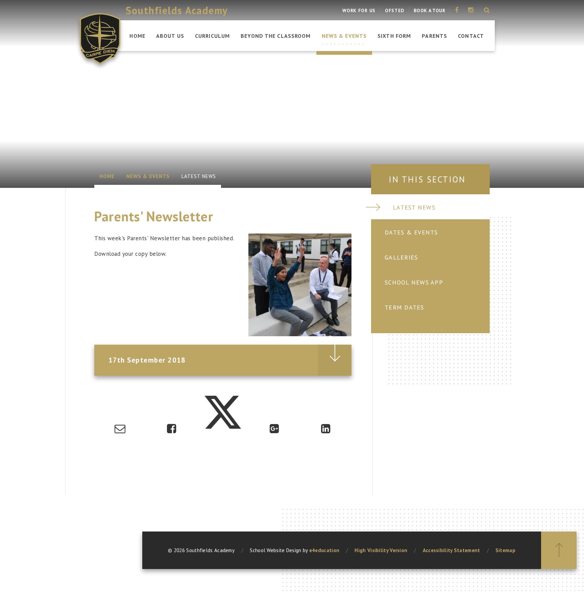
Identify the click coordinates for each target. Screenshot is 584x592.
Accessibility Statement (451, 550)
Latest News (198, 176)
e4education (324, 550)
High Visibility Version (381, 550)
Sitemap (505, 550)
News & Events (148, 176)
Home (107, 176)
